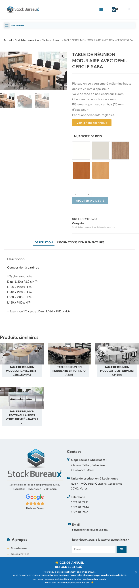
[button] (101, 10)
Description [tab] (44, 242)
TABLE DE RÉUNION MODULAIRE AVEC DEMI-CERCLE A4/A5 (22, 370)
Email (76, 524)
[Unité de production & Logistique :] (68, 477)
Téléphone (78, 497)
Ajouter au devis (90, 200)
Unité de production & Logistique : (94, 478)
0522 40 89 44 (80, 507)
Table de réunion (51, 40)
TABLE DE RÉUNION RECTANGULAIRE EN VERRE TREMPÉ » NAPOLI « (22, 417)
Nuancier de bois (88, 136)
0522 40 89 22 (80, 502)
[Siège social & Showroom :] (68, 459)
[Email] (69, 524)
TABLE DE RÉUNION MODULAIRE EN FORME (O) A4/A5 (69, 370)
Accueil (8, 40)
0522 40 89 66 (79, 512)
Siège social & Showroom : (89, 460)
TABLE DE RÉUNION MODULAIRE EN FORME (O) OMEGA (117, 370)
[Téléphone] (68, 496)
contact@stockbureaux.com (90, 529)
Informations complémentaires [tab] (80, 242)
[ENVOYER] (122, 549)
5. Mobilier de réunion (27, 40)
